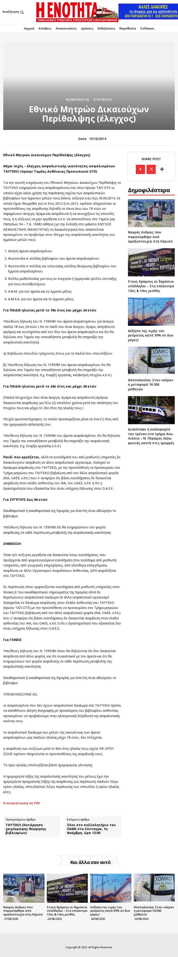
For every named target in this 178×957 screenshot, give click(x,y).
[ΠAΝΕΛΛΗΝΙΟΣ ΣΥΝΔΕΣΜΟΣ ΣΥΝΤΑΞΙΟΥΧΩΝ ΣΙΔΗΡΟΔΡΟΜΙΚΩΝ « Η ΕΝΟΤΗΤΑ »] (77, 12)
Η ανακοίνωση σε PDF (21, 803)
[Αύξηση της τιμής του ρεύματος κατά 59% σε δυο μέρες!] (151, 311)
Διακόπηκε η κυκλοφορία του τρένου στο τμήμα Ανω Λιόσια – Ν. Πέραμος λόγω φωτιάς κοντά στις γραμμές (151, 436)
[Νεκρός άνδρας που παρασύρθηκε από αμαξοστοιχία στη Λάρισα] (151, 213)
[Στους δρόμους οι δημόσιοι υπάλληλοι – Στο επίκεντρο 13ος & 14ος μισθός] (151, 262)
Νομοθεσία (77, 99)
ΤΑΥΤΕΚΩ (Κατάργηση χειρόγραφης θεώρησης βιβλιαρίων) (26, 829)
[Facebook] (140, 169)
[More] (162, 169)
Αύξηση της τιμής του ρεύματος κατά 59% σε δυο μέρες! (150, 335)
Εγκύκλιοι (103, 99)
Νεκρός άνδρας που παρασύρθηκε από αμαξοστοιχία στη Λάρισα (150, 236)
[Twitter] (151, 169)
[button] (13, 12)
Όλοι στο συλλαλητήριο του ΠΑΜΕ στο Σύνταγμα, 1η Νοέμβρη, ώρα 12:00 (91, 829)
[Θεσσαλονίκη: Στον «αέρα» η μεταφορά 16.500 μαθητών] (151, 361)
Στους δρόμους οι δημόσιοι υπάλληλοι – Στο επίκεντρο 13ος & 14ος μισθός (151, 286)
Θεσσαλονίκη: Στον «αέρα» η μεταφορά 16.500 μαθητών (150, 384)
